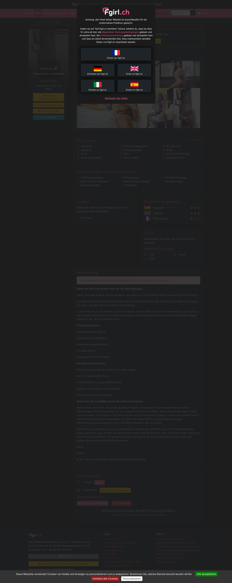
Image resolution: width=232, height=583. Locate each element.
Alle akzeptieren (206, 574)
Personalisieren (132, 578)
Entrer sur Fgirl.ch (116, 58)
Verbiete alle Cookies (105, 578)
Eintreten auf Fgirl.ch (97, 74)
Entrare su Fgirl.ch (98, 90)
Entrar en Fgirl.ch (134, 90)
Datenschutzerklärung (111, 35)
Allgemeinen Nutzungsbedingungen (120, 32)
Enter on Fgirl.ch (134, 74)
